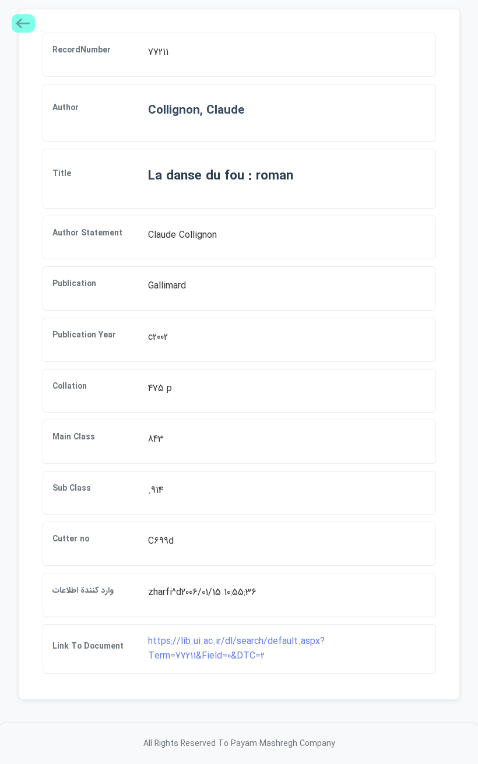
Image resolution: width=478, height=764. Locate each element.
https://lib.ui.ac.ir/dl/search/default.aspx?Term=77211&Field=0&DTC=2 (236, 649)
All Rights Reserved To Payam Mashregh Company (239, 743)
